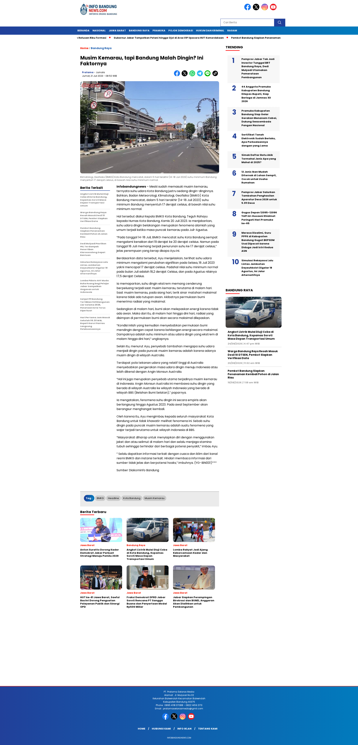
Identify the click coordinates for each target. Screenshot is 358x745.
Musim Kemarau (154, 498)
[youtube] (274, 9)
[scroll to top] (344, 739)
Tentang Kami (207, 728)
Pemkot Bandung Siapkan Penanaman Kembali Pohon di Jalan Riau (251, 37)
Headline (113, 498)
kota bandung (131, 498)
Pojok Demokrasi (180, 30)
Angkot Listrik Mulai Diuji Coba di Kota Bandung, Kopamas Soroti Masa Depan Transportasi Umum (251, 335)
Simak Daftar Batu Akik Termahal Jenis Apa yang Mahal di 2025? (258, 158)
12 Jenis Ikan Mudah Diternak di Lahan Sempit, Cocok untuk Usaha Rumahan (259, 177)
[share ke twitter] (185, 75)
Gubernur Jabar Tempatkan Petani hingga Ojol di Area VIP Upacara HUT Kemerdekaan (146, 37)
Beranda (83, 30)
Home (141, 728)
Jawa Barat (117, 30)
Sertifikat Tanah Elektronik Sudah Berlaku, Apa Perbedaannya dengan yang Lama (258, 140)
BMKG (100, 498)
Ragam (232, 30)
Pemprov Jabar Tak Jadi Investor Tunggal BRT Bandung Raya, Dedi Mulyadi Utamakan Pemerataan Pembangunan (257, 68)
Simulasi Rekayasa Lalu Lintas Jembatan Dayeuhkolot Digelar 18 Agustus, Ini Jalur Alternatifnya (257, 268)
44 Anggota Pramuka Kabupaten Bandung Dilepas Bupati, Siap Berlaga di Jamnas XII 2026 (256, 94)
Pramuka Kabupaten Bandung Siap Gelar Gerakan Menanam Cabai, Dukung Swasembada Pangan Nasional (259, 118)
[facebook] (248, 9)
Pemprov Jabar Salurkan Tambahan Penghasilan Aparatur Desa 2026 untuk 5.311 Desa (259, 197)
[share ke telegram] (201, 75)
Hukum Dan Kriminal (210, 30)
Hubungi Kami (161, 728)
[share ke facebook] (178, 75)
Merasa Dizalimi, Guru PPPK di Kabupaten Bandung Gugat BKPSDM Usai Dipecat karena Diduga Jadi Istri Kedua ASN (257, 242)
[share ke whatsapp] (193, 75)
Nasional (99, 30)
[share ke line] (208, 75)
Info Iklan (184, 728)
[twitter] (257, 9)
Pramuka (159, 30)
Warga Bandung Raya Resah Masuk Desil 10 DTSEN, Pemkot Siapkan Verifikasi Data (253, 355)
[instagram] (265, 9)
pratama (87, 72)
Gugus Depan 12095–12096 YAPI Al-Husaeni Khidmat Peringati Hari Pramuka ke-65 (259, 218)
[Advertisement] (112, 656)
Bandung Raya (139, 30)
